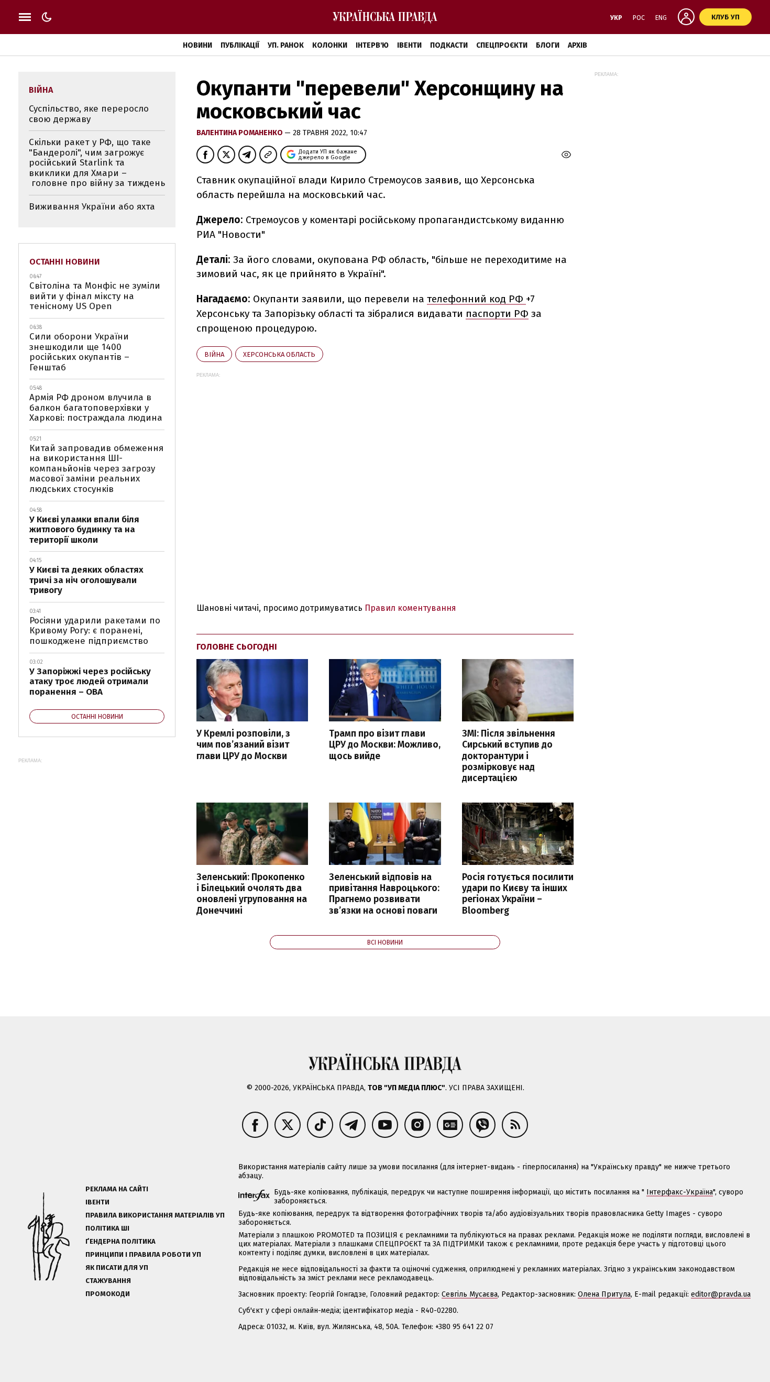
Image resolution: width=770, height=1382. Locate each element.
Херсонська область (279, 354)
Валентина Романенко (240, 132)
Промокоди (107, 1294)
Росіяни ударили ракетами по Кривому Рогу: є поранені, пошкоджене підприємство (94, 630)
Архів (577, 45)
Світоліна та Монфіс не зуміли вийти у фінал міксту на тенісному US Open (94, 296)
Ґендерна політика (120, 1241)
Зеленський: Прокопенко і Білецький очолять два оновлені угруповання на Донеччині (251, 894)
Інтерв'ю (372, 45)
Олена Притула (604, 1294)
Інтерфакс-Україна (679, 1192)
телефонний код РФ (476, 299)
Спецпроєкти (501, 45)
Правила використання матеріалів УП (155, 1215)
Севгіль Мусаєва (470, 1294)
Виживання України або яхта (92, 206)
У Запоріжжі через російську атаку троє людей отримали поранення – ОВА (90, 681)
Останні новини (64, 262)
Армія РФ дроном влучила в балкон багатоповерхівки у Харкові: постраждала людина (95, 407)
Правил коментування (410, 608)
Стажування (108, 1281)
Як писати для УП (116, 1267)
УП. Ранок (286, 45)
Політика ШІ (107, 1228)
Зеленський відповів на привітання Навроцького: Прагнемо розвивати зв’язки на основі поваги (384, 894)
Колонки (329, 45)
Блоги (547, 45)
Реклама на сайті (116, 1189)
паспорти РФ (497, 314)
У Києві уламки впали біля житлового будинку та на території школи (84, 529)
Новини (197, 45)
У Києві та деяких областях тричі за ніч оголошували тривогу (86, 580)
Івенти (409, 45)
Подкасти (449, 45)
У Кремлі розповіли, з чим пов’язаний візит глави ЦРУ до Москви (243, 744)
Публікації (240, 45)
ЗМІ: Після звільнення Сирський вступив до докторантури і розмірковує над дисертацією (508, 756)
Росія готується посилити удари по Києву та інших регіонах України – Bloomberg (518, 894)
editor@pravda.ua (721, 1294)
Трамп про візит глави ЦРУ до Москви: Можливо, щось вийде (385, 744)
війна (214, 354)
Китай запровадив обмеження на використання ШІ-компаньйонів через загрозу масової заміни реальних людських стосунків (96, 469)
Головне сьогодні (236, 647)
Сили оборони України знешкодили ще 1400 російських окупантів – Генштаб (79, 352)
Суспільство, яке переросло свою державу (89, 114)
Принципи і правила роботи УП (143, 1254)
